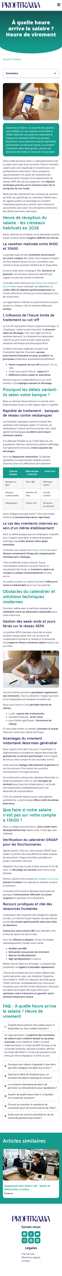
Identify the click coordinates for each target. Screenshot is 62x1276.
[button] (55, 73)
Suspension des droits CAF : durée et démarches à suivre (27, 1187)
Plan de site (28, 1254)
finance (35, 550)
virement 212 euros (47, 878)
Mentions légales (31, 1257)
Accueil (7, 59)
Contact (26, 1260)
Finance (17, 59)
